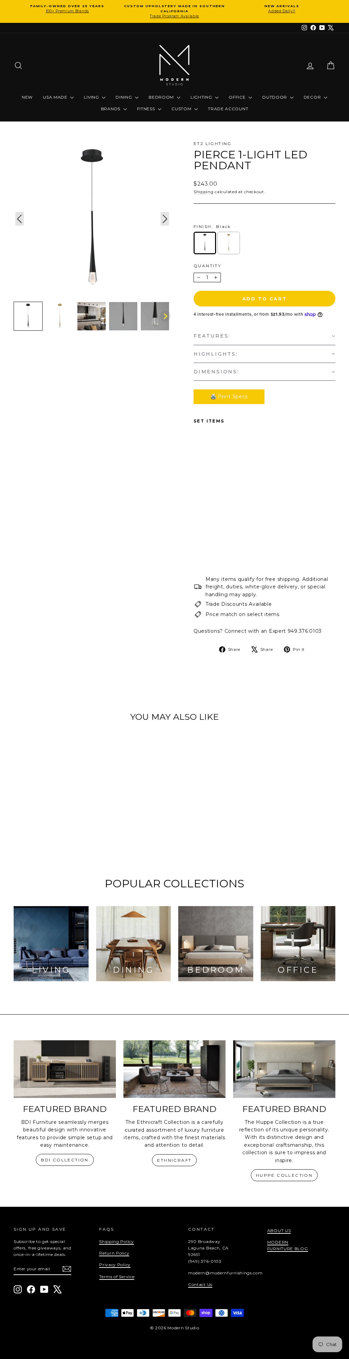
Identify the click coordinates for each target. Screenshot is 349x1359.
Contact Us (200, 1284)
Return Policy (114, 1253)
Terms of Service (116, 1276)
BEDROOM (162, 97)
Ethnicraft (174, 1160)
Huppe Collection (284, 1175)
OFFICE (238, 97)
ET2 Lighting (213, 143)
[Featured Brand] (65, 1069)
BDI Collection (65, 1159)
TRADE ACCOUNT (228, 108)
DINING (124, 97)
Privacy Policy (115, 1264)
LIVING (92, 97)
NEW (27, 97)
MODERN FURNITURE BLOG (287, 1245)
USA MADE (56, 97)
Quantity (207, 265)
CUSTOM (182, 108)
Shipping (204, 191)
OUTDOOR (275, 97)
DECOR (313, 97)
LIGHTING (202, 97)
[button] (28, 316)
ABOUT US (279, 1230)
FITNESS (146, 108)
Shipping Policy (116, 1241)
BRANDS (111, 108)
